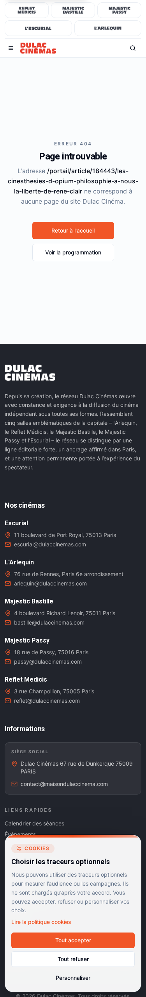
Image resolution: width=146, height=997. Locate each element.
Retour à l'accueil (73, 230)
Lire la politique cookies (41, 921)
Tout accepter (73, 940)
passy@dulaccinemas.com (48, 661)
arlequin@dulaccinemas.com (50, 583)
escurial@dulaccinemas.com (50, 544)
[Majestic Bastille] (73, 10)
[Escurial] (38, 28)
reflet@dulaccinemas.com (47, 700)
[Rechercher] (132, 48)
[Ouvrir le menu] (11, 48)
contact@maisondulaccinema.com (64, 783)
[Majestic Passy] (119, 10)
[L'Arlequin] (108, 28)
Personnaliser (73, 977)
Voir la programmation (73, 252)
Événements (20, 834)
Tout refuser (73, 959)
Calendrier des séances (34, 823)
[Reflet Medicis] (27, 10)
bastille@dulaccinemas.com (49, 622)
